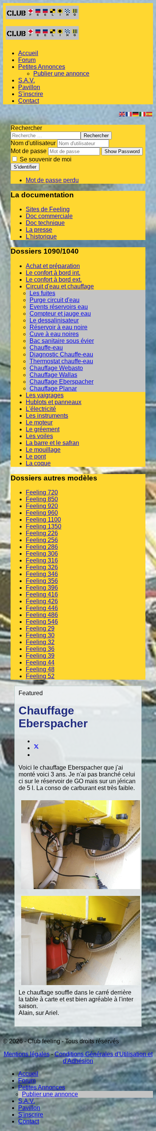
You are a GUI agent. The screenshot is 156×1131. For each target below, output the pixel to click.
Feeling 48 (40, 669)
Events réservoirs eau (59, 307)
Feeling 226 (42, 533)
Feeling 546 (42, 621)
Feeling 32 (40, 642)
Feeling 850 (42, 499)
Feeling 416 (42, 594)
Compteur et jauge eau (60, 313)
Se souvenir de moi (45, 159)
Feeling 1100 (43, 519)
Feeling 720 (42, 492)
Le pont (36, 456)
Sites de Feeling (48, 209)
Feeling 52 (40, 676)
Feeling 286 (42, 547)
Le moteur (39, 422)
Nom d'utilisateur (33, 143)
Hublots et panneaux (53, 402)
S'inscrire (30, 94)
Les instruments (47, 415)
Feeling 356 (42, 581)
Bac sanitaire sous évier (62, 341)
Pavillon (29, 87)
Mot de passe (29, 151)
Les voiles (39, 436)
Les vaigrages (45, 395)
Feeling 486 (42, 615)
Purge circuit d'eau (55, 300)
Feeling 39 (40, 655)
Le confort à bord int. (53, 273)
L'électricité (41, 409)
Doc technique (45, 223)
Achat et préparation (53, 266)
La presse (39, 229)
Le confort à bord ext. (54, 279)
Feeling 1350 (43, 526)
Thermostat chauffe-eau (61, 361)
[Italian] (142, 113)
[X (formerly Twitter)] (36, 748)
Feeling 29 (40, 628)
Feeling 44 (40, 662)
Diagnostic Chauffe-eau (61, 354)
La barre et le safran (52, 443)
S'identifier (25, 167)
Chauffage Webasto (56, 368)
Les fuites (42, 293)
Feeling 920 (42, 506)
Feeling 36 (40, 649)
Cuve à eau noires (54, 334)
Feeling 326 (42, 567)
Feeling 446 (42, 608)
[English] (122, 113)
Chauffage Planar (53, 388)
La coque (38, 463)
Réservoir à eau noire (58, 327)
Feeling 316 (42, 560)
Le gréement (42, 429)
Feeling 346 (42, 574)
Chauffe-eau (46, 347)
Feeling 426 (42, 601)
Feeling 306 (42, 553)
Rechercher (26, 128)
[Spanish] (149, 113)
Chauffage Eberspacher (62, 381)
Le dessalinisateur (54, 320)
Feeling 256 (42, 540)
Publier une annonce (61, 73)
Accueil (28, 53)
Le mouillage (43, 449)
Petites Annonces (41, 67)
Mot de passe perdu (52, 180)
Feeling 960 (42, 513)
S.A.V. (26, 80)
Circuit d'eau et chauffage (60, 286)
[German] (136, 113)
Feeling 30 (40, 635)
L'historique (41, 236)
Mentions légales (27, 1054)
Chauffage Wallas (53, 375)
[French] (129, 113)
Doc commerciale (49, 216)
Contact (28, 101)
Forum (27, 60)
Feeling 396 (42, 587)
